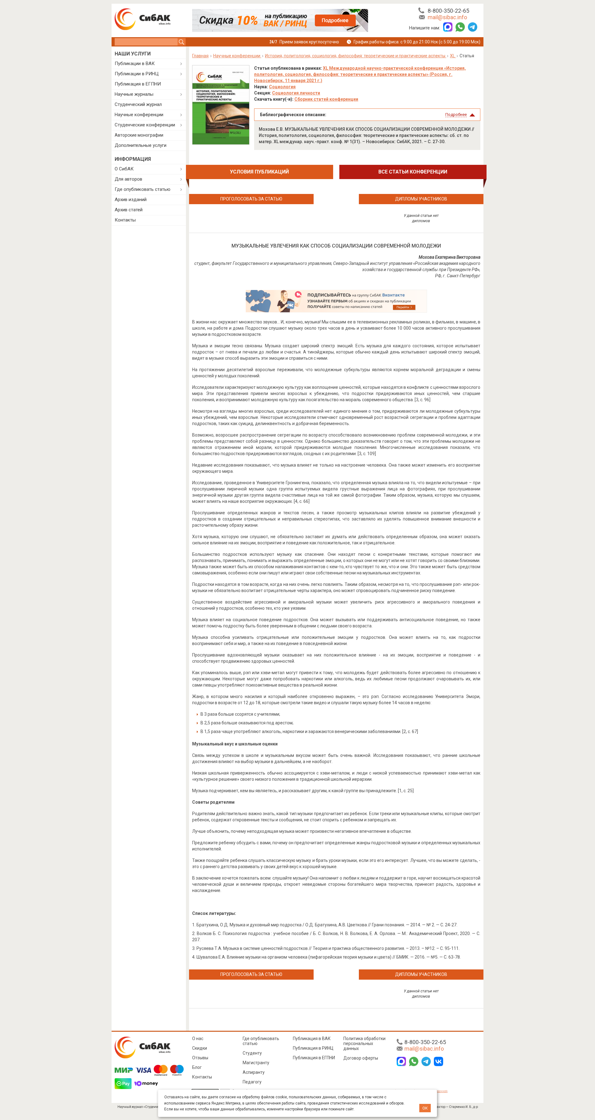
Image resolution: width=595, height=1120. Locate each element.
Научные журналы (134, 94)
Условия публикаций (259, 172)
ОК (425, 1108)
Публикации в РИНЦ (137, 74)
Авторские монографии (139, 135)
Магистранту (256, 1062)
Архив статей (129, 210)
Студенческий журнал (138, 104)
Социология (282, 86)
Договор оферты (360, 1058)
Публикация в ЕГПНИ (138, 84)
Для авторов (128, 179)
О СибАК (124, 169)
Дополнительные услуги (140, 145)
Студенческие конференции (145, 125)
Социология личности (296, 92)
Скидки (199, 1048)
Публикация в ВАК (312, 1038)
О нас (197, 1038)
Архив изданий (131, 199)
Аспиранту (254, 1072)
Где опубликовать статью (142, 189)
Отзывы (200, 1057)
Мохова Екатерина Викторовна (449, 257)
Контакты (125, 220)
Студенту (252, 1053)
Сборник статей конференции (326, 99)
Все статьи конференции (412, 172)
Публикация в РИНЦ (313, 1048)
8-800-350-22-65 (448, 10)
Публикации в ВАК (135, 63)
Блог (197, 1067)
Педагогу (252, 1081)
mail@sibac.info (447, 17)
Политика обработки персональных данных (364, 1043)
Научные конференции (139, 114)
